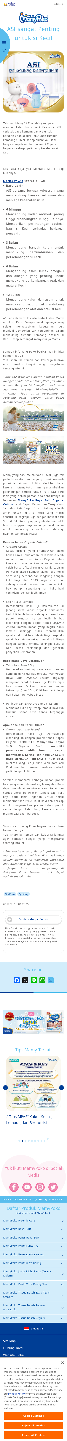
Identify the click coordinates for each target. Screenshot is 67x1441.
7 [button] (38, 1141)
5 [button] (32, 1141)
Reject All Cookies (33, 1425)
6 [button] (35, 1141)
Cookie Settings (33, 1415)
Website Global (14, 1355)
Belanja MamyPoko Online (4, 50)
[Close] (62, 1362)
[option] (33, 1090)
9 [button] (44, 1141)
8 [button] (41, 1141)
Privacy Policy (16, 1393)
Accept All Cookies (33, 1435)
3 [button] (25, 1141)
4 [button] (28, 1141)
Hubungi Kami (13, 1348)
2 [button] (22, 1141)
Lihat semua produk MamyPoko (32, 1213)
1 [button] (19, 1141)
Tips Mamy (10, 894)
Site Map (9, 1341)
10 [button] (47, 1139)
